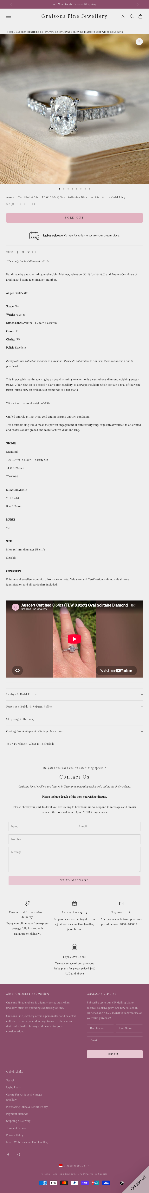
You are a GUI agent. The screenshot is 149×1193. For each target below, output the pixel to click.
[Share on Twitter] (23, 252)
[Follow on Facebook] (8, 1154)
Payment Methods (17, 1114)
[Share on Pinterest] (28, 252)
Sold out (74, 217)
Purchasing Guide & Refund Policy (27, 1107)
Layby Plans (13, 1087)
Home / (11, 32)
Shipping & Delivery (18, 1121)
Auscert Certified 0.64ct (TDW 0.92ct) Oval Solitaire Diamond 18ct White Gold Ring (69, 32)
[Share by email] (34, 252)
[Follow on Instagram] (18, 1154)
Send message (74, 880)
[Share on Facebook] (17, 252)
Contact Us (70, 235)
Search (10, 1080)
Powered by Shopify (95, 1174)
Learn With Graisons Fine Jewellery (27, 1142)
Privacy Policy (14, 1135)
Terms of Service (16, 1128)
